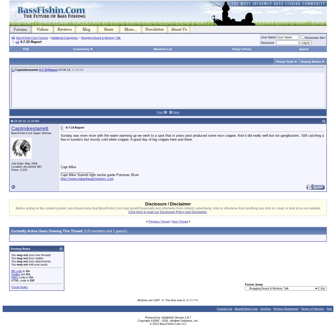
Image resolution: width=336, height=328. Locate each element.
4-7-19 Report (48, 69)
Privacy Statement (286, 308)
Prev (160, 112)
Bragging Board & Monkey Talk (101, 37)
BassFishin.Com (246, 308)
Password (267, 42)
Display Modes (311, 61)
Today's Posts (241, 49)
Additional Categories (64, 37)
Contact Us (224, 308)
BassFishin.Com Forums (32, 37)
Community (81, 49)
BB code (16, 271)
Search (304, 49)
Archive (265, 308)
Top (329, 308)
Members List (163, 49)
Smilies (15, 274)
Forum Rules (19, 287)
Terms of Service (312, 308)
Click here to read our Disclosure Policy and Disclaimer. (167, 212)
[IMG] (14, 277)
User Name (268, 37)
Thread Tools (285, 61)
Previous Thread (159, 221)
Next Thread (180, 221)
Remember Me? (315, 37)
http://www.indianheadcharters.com (87, 179)
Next (176, 112)
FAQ (26, 49)
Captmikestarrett (29, 128)
